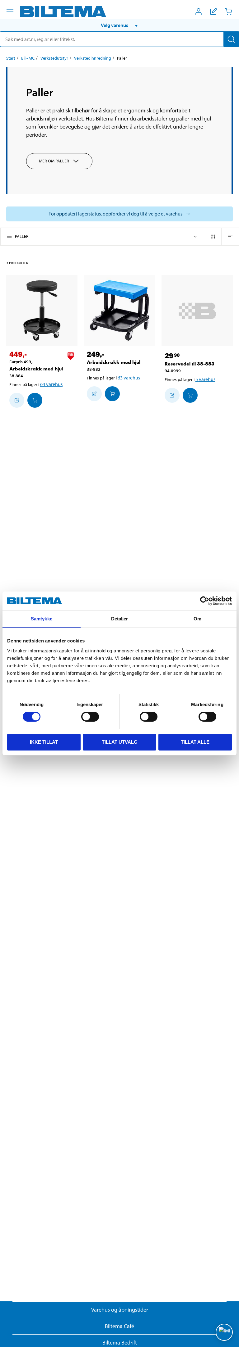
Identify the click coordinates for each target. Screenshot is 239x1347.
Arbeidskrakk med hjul (36, 368)
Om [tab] (197, 618)
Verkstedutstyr (54, 58)
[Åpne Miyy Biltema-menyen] (198, 11)
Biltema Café (119, 1326)
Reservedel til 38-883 (189, 364)
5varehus (205, 379)
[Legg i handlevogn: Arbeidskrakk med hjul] (34, 400)
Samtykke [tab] (41, 618)
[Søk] (231, 39)
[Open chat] (224, 1332)
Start (10, 58)
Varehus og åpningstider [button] (119, 1309)
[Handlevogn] (228, 11)
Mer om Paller (54, 161)
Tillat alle (195, 742)
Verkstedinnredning (92, 58)
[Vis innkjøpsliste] (213, 11)
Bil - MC (28, 58)
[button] (119, 25)
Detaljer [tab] (119, 618)
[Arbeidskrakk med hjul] (41, 310)
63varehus (129, 377)
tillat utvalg (120, 742)
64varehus (51, 384)
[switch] (90, 717)
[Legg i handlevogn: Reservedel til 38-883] (190, 395)
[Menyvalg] (10, 12)
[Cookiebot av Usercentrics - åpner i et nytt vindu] (204, 600)
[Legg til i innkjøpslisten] (16, 400)
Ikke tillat (44, 742)
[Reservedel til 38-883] (197, 310)
